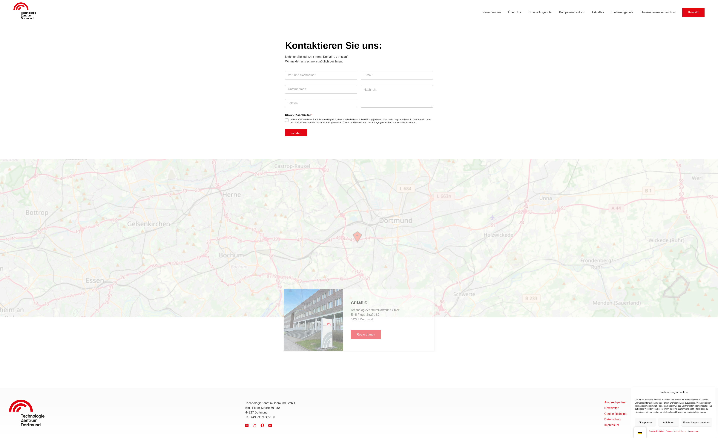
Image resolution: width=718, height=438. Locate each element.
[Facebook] (262, 425)
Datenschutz (612, 419)
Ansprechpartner (615, 402)
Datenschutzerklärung (676, 431)
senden (296, 133)
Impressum (693, 431)
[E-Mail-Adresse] (270, 425)
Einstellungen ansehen (696, 422)
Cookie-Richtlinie (656, 431)
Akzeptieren (646, 422)
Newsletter (611, 408)
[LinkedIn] (246, 425)
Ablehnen (668, 422)
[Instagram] (254, 425)
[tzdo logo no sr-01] (24, 10)
